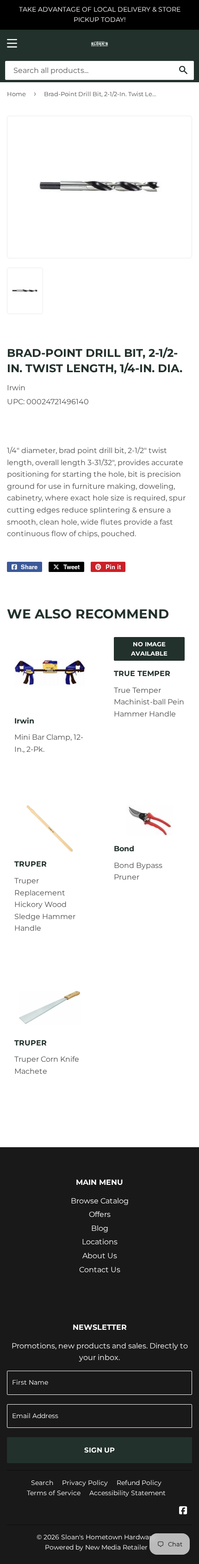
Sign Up (99, 1450)
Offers (100, 1214)
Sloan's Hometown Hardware (108, 1537)
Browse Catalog (100, 1200)
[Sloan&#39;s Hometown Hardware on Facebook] (183, 1511)
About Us (99, 1255)
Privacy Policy (85, 1482)
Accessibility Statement (127, 1493)
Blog (99, 1228)
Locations (100, 1241)
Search (42, 1482)
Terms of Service (54, 1493)
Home (16, 94)
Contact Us (99, 1269)
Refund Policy (139, 1482)
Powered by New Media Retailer (96, 1547)
